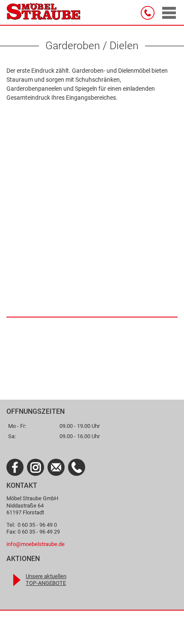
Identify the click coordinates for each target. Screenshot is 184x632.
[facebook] (15, 467)
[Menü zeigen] (169, 12)
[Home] (43, 13)
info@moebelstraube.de (35, 544)
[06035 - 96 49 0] (149, 13)
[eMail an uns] (56, 467)
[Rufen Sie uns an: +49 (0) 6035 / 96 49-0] (76, 467)
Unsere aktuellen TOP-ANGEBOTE (46, 579)
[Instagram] (35, 467)
